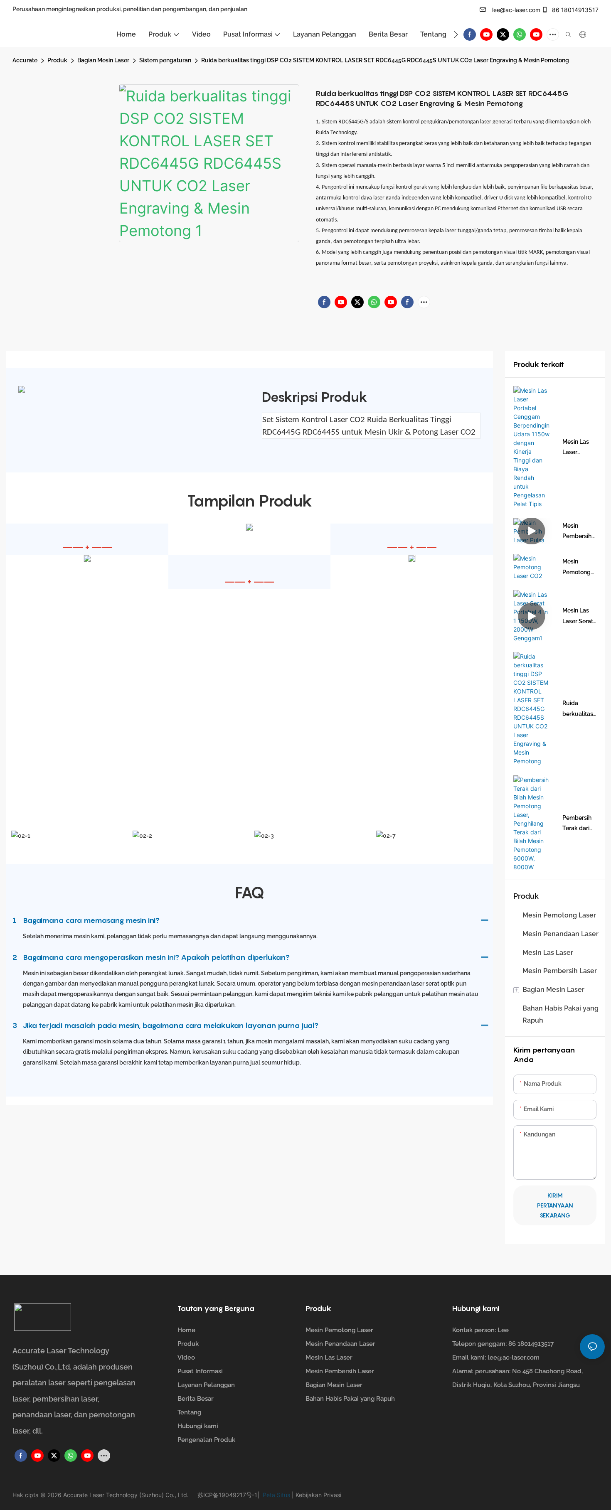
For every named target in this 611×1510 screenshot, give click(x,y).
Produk (57, 60)
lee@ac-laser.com (515, 9)
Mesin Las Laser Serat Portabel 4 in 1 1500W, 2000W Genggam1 (579, 616)
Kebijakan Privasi (317, 1494)
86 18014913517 (574, 9)
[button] (455, 34)
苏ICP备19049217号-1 (227, 1494)
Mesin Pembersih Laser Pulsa (578, 531)
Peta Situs (275, 1494)
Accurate (24, 60)
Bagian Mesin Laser (103, 60)
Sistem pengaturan (165, 60)
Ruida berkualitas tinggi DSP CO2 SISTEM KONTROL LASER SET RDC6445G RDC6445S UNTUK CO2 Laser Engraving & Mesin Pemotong (385, 60)
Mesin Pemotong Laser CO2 (576, 567)
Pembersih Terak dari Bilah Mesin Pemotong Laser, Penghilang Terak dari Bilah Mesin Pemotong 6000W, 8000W (577, 824)
